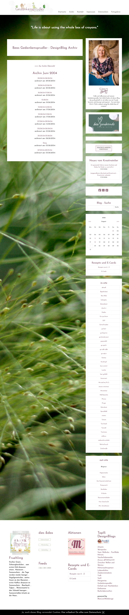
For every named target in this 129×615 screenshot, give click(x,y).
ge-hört (103, 329)
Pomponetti (104, 485)
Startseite (62, 12)
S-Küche (103, 493)
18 (95, 242)
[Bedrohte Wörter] (76, 547)
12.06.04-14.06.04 (45, 107)
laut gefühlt (103, 374)
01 (113, 231)
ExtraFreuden (104, 324)
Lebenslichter (103, 570)
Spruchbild (104, 411)
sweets (104, 415)
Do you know (104, 316)
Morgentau (102, 581)
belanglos (104, 300)
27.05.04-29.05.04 (45, 150)
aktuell (104, 287)
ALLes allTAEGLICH (106, 560)
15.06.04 (45, 100)
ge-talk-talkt (104, 349)
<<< (89, 221)
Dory (45, 143)
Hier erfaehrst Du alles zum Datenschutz (81, 612)
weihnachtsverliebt (104, 440)
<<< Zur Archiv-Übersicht (45, 66)
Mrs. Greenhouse (104, 506)
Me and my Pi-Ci (104, 382)
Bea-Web (104, 296)
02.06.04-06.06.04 (44, 129)
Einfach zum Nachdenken (108, 586)
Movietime (103, 391)
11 (95, 238)
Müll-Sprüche (104, 395)
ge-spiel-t (104, 345)
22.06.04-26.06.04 (45, 78)
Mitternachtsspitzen (105, 568)
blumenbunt (103, 304)
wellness (103, 436)
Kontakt (80, 12)
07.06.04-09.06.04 (44, 121)
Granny (104, 358)
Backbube (104, 489)
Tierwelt (103, 428)
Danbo (104, 312)
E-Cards (103, 271)
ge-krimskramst (104, 337)
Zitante (101, 547)
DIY (104, 320)
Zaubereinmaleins (105, 573)
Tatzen (104, 419)
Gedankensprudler (105, 583)
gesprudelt (104, 341)
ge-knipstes (103, 333)
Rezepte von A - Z (104, 267)
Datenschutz (103, 12)
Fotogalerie (115, 12)
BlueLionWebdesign (105, 599)
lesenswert (104, 378)
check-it (103, 308)
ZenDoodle (103, 448)
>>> (118, 221)
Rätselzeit (104, 407)
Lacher (104, 370)
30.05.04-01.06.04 (45, 136)
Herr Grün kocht (104, 502)
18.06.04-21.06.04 (45, 85)
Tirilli (99, 576)
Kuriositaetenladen (104, 497)
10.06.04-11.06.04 (45, 114)
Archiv (71, 12)
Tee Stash (104, 424)
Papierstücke (104, 473)
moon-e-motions (104, 386)
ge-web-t (104, 353)
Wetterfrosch (104, 444)
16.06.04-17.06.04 (45, 93)
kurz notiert (103, 366)
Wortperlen (102, 550)
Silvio (103, 477)
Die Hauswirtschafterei (104, 481)
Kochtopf (104, 362)
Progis (104, 403)
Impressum (91, 12)
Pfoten (104, 399)
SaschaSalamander (105, 557)
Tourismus (104, 432)
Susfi (99, 578)
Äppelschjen (104, 291)
